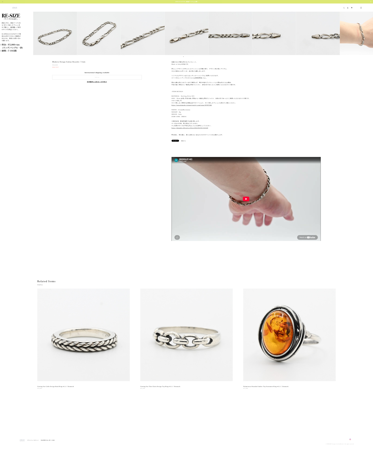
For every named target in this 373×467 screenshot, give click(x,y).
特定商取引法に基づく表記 (48, 440)
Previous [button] (3, 33)
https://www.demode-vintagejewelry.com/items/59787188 (192, 105)
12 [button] (193, 56)
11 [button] (192, 56)
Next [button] (370, 33)
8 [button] (188, 56)
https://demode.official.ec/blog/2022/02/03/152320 (190, 128)
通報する (183, 140)
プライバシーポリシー (33, 440)
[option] (55, 33)
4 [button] (183, 56)
